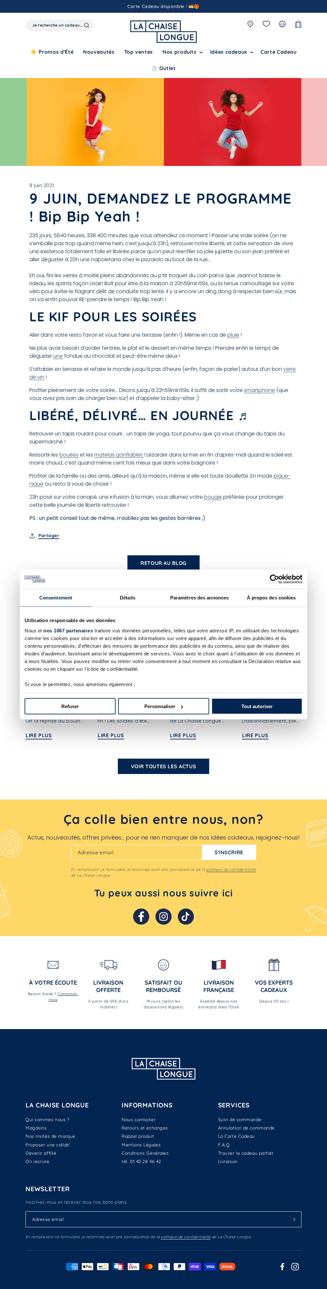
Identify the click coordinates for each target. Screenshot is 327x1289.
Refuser (70, 706)
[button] (181, 52)
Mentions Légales (141, 1145)
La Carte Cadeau (236, 1136)
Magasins (36, 1128)
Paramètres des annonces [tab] (199, 597)
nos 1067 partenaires (68, 630)
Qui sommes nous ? (48, 1119)
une (58, 356)
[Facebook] (141, 917)
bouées (69, 454)
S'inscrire (229, 852)
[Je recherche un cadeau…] (86, 25)
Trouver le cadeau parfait (246, 1153)
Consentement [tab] (55, 597)
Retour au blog (163, 563)
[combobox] (60, 25)
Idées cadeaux (228, 52)
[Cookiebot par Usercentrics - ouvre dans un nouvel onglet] (274, 579)
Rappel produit (138, 1136)
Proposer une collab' (48, 1145)
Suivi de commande (240, 1119)
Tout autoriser (257, 706)
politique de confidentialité (231, 869)
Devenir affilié (41, 1153)
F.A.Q (224, 1145)
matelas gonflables (119, 454)
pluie (233, 335)
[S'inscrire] (294, 1219)
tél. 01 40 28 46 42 (141, 1161)
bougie (213, 497)
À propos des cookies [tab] (271, 597)
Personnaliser (159, 706)
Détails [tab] (127, 597)
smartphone (259, 390)
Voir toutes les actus (163, 766)
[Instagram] (163, 917)
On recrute (37, 1161)
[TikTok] (186, 917)
